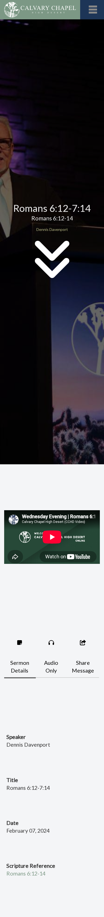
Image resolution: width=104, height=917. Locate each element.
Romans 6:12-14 (25, 873)
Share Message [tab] (83, 667)
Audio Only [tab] (51, 667)
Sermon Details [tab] (19, 667)
